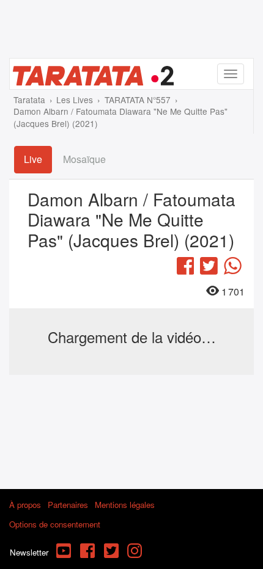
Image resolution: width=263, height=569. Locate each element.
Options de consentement (54, 524)
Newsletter (29, 552)
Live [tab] (33, 159)
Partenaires (68, 504)
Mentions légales (125, 504)
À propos (25, 504)
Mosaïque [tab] (84, 159)
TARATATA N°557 (138, 99)
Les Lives (74, 99)
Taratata (29, 99)
